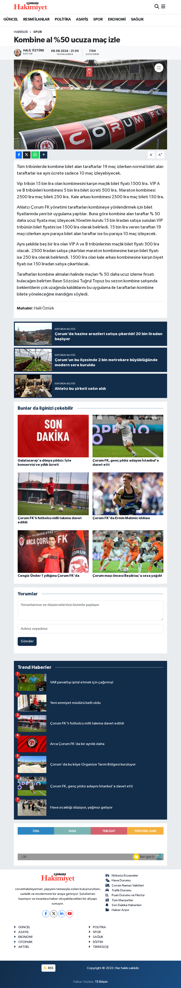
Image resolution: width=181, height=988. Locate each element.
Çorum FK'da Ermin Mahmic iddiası (121, 518)
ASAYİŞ (82, 19)
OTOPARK (25, 942)
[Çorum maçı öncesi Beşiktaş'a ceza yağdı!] (128, 551)
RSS (50, 968)
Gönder (27, 641)
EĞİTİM (98, 942)
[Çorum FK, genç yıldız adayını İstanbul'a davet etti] (128, 436)
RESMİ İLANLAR (36, 19)
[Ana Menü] (163, 7)
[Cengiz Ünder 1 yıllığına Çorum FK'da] (53, 551)
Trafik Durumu (121, 890)
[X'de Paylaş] (26, 155)
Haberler (21, 32)
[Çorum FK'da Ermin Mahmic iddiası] (128, 494)
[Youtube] (69, 913)
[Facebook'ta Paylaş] (19, 155)
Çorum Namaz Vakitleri (128, 885)
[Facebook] (45, 913)
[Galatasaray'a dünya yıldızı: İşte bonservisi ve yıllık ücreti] (53, 436)
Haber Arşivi (120, 910)
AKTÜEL (23, 946)
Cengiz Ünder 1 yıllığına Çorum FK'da (48, 575)
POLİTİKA (63, 19)
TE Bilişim (101, 981)
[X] (53, 913)
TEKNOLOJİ (100, 946)
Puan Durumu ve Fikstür (128, 895)
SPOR (98, 19)
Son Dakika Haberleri (126, 905)
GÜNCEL (10, 19)
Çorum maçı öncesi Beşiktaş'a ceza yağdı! (127, 575)
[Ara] (157, 7)
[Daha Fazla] (43, 155)
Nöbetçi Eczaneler (125, 875)
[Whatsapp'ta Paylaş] (35, 155)
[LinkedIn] (61, 913)
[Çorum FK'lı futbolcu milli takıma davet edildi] (53, 494)
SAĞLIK (137, 19)
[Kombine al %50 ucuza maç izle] (90, 104)
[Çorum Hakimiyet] (30, 7)
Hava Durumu (121, 880)
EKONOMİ (117, 19)
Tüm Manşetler (122, 900)
